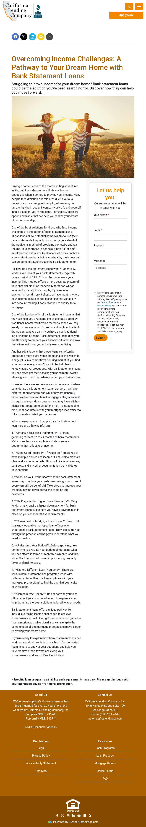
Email (98, 230)
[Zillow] (85, 815)
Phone (99, 245)
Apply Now (126, 15)
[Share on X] (23, 36)
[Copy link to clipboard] (49, 36)
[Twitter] (62, 815)
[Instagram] (68, 815)
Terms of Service (109, 302)
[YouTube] (79, 815)
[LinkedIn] (73, 815)
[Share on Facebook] (15, 36)
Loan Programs (105, 748)
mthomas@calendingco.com (105, 718)
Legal (41, 748)
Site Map (41, 771)
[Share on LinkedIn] (32, 36)
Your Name (101, 215)
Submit (100, 337)
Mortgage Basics (105, 763)
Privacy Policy (104, 305)
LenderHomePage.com (84, 822)
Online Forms (105, 771)
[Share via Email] (41, 36)
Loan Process (105, 755)
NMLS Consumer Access (41, 727)
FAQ (105, 778)
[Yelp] (90, 815)
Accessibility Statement (41, 763)
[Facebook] (57, 815)
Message (100, 261)
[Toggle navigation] (139, 6)
